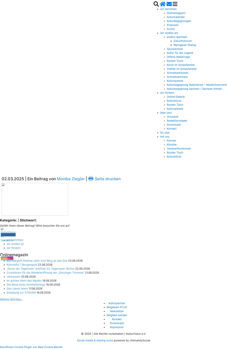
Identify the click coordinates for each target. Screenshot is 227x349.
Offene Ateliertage (178, 56)
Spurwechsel (175, 48)
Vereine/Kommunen (179, 148)
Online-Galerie (176, 96)
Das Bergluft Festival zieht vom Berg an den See (37, 260)
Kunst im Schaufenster (181, 64)
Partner (171, 140)
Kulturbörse (174, 100)
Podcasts (172, 25)
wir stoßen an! (169, 33)
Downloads (174, 124)
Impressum (117, 327)
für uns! (165, 132)
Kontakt (171, 128)
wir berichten (168, 9)
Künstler (172, 144)
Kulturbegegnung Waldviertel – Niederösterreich (197, 84)
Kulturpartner (117, 303)
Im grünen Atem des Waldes (24, 280)
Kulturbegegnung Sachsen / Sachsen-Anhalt (194, 88)
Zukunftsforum (182, 41)
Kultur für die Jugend (180, 52)
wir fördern (167, 92)
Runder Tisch (175, 60)
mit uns (164, 136)
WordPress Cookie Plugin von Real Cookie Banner (31, 347)
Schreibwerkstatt (177, 72)
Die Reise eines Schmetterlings (26, 284)
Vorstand (172, 116)
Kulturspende (175, 80)
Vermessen (13, 276)
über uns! (166, 112)
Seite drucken (104, 178)
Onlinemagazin (176, 13)
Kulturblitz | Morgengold (22, 264)
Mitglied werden (117, 315)
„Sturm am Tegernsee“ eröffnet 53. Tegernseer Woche (40, 268)
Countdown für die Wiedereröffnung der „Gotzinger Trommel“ (45, 272)
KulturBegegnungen (179, 21)
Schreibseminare (177, 76)
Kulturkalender (176, 17)
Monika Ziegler (71, 178)
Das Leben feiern (17, 288)
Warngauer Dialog (184, 45)
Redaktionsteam (177, 120)
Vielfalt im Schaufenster (182, 68)
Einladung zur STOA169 (21, 292)
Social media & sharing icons (95, 340)
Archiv (171, 29)
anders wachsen (177, 37)
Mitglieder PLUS (117, 307)
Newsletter (117, 311)
